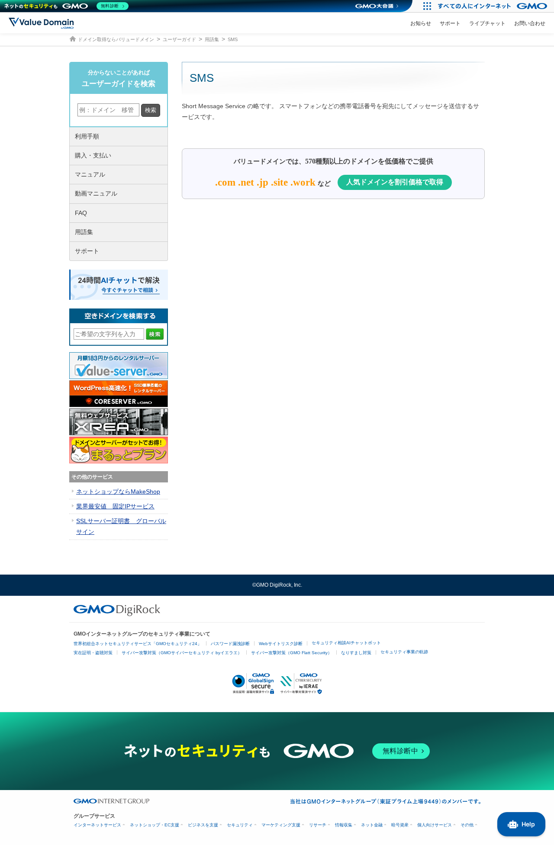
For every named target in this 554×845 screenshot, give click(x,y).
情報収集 (343, 825)
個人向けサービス (434, 825)
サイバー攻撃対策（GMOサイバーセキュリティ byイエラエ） (182, 652)
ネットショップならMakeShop (118, 491)
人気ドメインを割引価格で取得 (394, 182)
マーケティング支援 (280, 825)
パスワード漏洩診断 (230, 643)
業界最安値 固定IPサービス (115, 506)
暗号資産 (400, 825)
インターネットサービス (97, 825)
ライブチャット (487, 23)
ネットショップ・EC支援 (154, 825)
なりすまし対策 (356, 652)
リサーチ (317, 825)
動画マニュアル (96, 193)
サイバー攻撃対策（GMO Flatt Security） (291, 652)
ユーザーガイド (179, 39)
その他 (467, 825)
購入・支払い (93, 155)
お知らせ (420, 23)
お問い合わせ (529, 23)
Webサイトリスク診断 (281, 643)
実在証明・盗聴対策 (93, 652)
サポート (450, 23)
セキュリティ (240, 825)
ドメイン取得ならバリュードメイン (116, 39)
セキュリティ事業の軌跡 (404, 651)
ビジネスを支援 (203, 825)
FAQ (81, 212)
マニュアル (90, 174)
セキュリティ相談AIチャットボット (346, 642)
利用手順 (87, 136)
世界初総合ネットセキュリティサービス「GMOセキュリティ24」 (138, 643)
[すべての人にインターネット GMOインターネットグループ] (493, 6)
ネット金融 (372, 825)
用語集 (212, 39)
